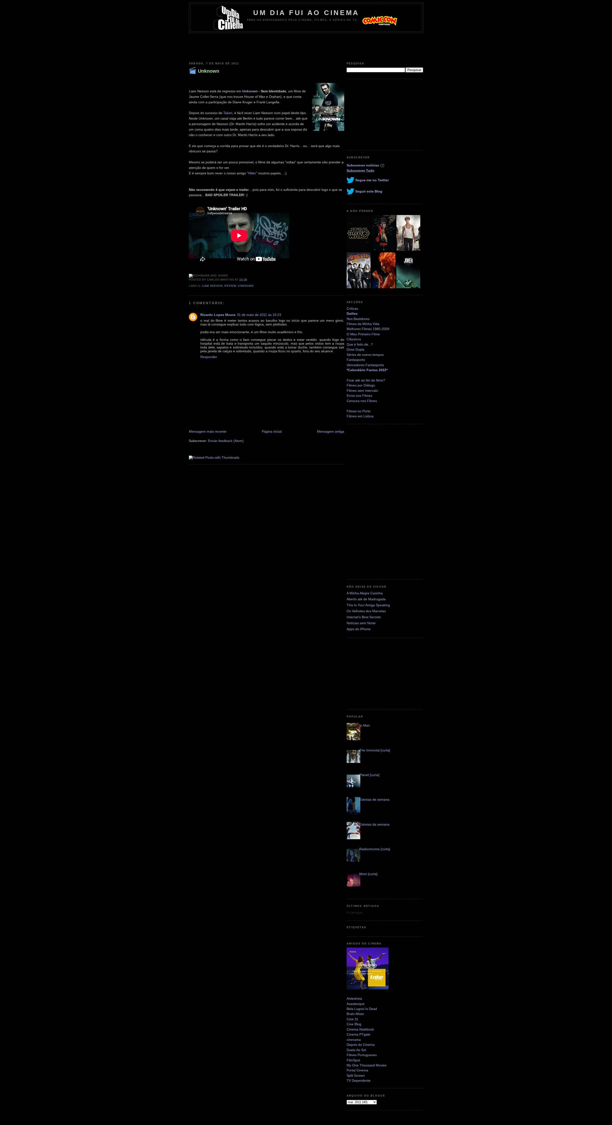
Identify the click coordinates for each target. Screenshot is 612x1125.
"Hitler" (252, 173)
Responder (208, 357)
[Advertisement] (306, 46)
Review (230, 285)
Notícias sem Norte (361, 623)
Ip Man (364, 725)
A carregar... (356, 912)
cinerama (354, 1040)
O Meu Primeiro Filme (363, 334)
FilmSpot (353, 1060)
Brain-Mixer (355, 1014)
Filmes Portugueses (362, 1055)
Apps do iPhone (359, 629)
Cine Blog (354, 1024)
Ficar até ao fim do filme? (366, 380)
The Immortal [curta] (374, 750)
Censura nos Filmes (362, 401)
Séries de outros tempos (365, 355)
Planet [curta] (369, 775)
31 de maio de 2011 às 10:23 (259, 315)
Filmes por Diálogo (361, 385)
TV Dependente (359, 1080)
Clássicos (354, 339)
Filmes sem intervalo (362, 390)
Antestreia (354, 998)
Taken (227, 113)
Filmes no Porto (359, 411)
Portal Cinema (357, 1070)
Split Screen (356, 1075)
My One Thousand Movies (367, 1065)
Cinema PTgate (358, 1034)
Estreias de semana (374, 799)
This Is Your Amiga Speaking (368, 605)
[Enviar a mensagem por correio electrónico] (248, 279)
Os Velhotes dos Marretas (366, 611)
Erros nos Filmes (359, 395)
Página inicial (272, 431)
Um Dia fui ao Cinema (306, 13)
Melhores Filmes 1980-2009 (368, 329)
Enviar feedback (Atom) (226, 441)
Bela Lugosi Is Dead (362, 1009)
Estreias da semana (374, 824)
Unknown (208, 71)
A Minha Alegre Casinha (365, 593)
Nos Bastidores (358, 319)
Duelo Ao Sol (356, 1050)
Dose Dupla (355, 349)
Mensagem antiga (330, 431)
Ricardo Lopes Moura (217, 315)
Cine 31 (352, 1019)
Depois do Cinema (361, 1045)
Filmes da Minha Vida (363, 324)
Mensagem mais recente (207, 431)
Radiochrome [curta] (374, 849)
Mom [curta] (368, 874)
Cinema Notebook (360, 1029)
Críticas (352, 308)
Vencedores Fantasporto (365, 365)
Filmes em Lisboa (360, 416)
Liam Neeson (212, 285)
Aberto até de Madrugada (366, 599)
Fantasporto (356, 360)
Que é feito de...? (360, 344)
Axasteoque (356, 1004)
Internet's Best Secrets (364, 617)
